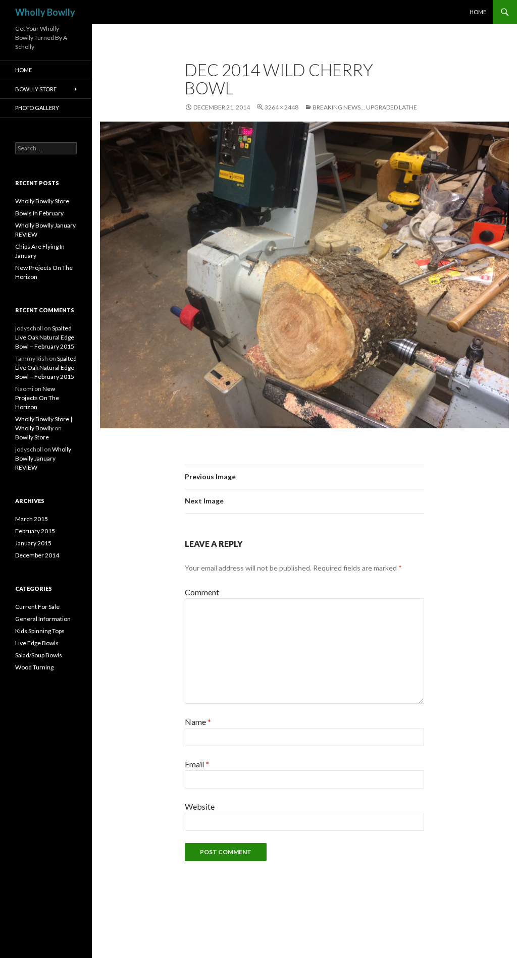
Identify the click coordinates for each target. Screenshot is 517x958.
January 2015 (33, 543)
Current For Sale (37, 606)
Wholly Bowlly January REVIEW (43, 458)
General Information (43, 619)
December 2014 (37, 555)
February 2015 (35, 531)
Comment (202, 592)
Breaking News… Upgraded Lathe (365, 107)
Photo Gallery (37, 107)
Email (197, 764)
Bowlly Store (36, 89)
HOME (478, 12)
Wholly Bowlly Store (42, 201)
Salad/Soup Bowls (38, 655)
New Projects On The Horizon (37, 398)
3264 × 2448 (281, 107)
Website (200, 806)
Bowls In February (39, 213)
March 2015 (31, 519)
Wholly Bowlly (45, 12)
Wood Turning (34, 667)
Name (198, 721)
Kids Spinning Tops (40, 631)
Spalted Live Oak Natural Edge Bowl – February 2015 (44, 337)
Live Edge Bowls (37, 643)
